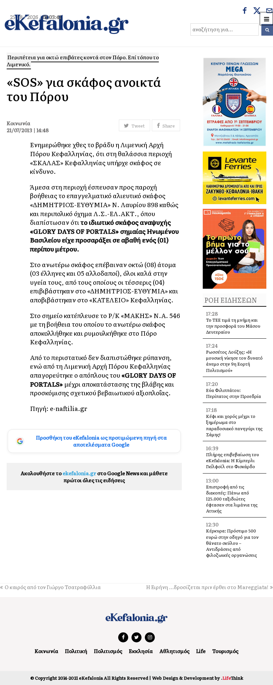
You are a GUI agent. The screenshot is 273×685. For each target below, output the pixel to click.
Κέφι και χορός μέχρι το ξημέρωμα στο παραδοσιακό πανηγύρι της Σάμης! (234, 425)
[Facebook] (244, 11)
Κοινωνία (46, 651)
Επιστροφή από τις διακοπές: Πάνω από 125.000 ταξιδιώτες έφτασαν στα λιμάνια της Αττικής (232, 499)
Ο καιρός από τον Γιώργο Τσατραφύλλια (53, 587)
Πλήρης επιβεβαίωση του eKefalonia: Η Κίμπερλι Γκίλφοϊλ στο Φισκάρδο (232, 460)
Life (200, 651)
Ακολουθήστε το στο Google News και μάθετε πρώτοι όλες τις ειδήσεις (94, 476)
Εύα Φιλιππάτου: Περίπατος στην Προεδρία (234, 393)
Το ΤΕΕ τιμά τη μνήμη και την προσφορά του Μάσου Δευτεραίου (233, 326)
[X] (257, 11)
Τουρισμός (225, 651)
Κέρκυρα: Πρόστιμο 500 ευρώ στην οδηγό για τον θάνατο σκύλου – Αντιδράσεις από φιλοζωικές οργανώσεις (232, 542)
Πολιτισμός (108, 651)
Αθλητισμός (174, 651)
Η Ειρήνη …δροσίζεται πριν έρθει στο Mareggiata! (207, 587)
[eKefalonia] (66, 23)
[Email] (269, 11)
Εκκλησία (141, 651)
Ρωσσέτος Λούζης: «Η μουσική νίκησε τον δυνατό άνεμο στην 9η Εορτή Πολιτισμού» (234, 361)
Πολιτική (76, 651)
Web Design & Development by (197, 678)
